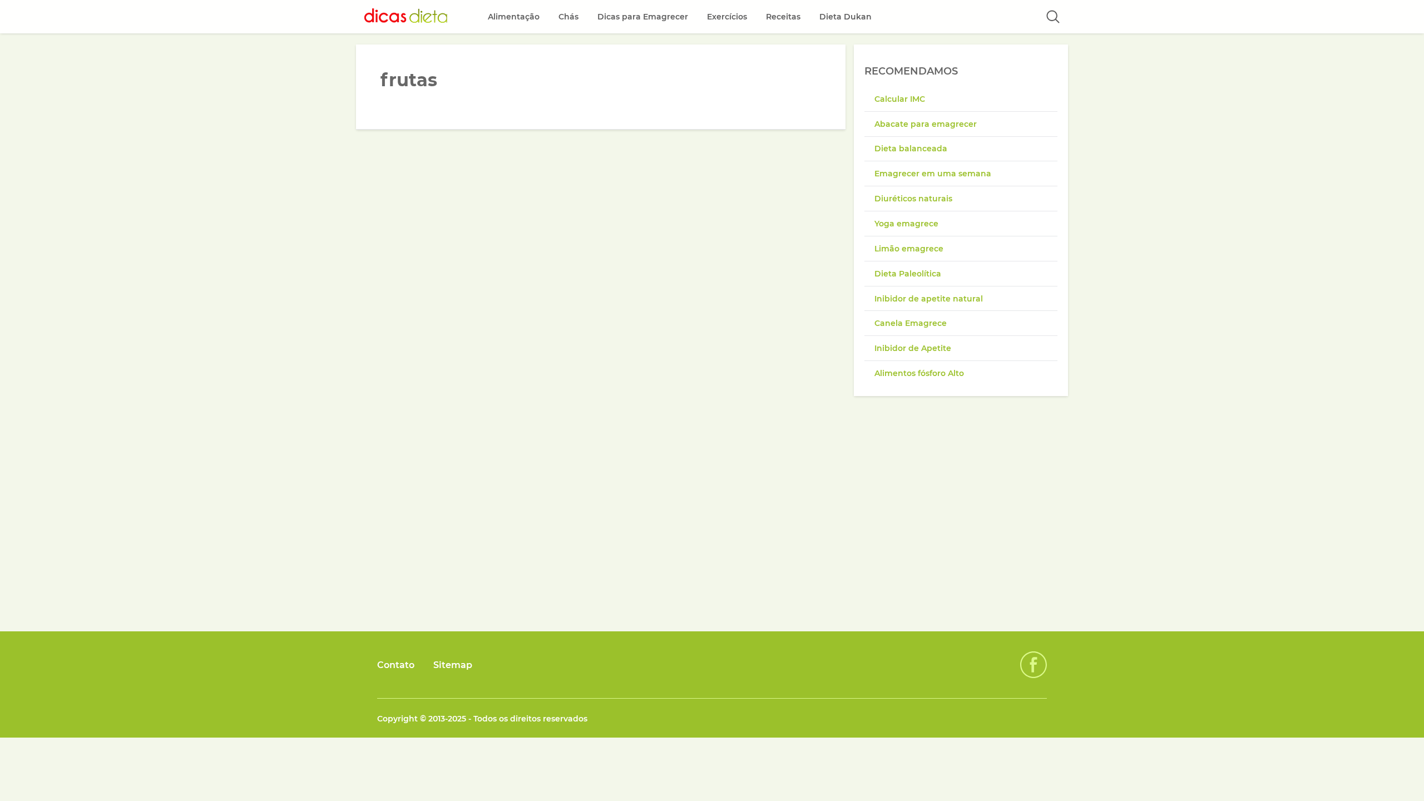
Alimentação (514, 17)
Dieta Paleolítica (907, 274)
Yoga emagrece (906, 224)
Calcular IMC (899, 99)
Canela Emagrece (910, 323)
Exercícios (727, 17)
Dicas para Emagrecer (642, 17)
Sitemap (452, 665)
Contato (395, 665)
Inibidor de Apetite (912, 348)
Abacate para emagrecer (925, 124)
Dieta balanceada (910, 149)
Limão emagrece (908, 249)
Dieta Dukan (845, 17)
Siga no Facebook (1033, 664)
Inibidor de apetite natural (928, 299)
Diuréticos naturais (913, 199)
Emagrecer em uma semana (932, 174)
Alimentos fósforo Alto (919, 373)
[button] (1053, 17)
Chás (568, 17)
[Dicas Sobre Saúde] (406, 16)
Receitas (783, 17)
